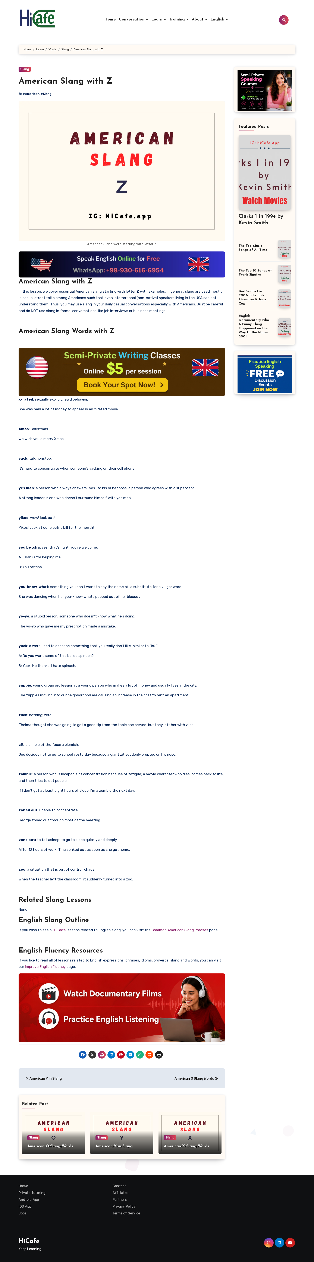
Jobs (22, 1213)
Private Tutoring (32, 1193)
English (218, 20)
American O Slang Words (195, 1078)
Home (110, 20)
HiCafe (60, 930)
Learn (157, 20)
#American (31, 94)
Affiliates (120, 1193)
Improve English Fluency (45, 966)
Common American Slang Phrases (179, 930)
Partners (120, 1200)
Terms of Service (126, 1213)
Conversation (132, 20)
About (198, 20)
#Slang (46, 94)
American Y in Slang (45, 1078)
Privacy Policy (124, 1206)
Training (177, 20)
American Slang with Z (65, 81)
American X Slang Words (186, 1146)
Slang (24, 69)
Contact (119, 1186)
